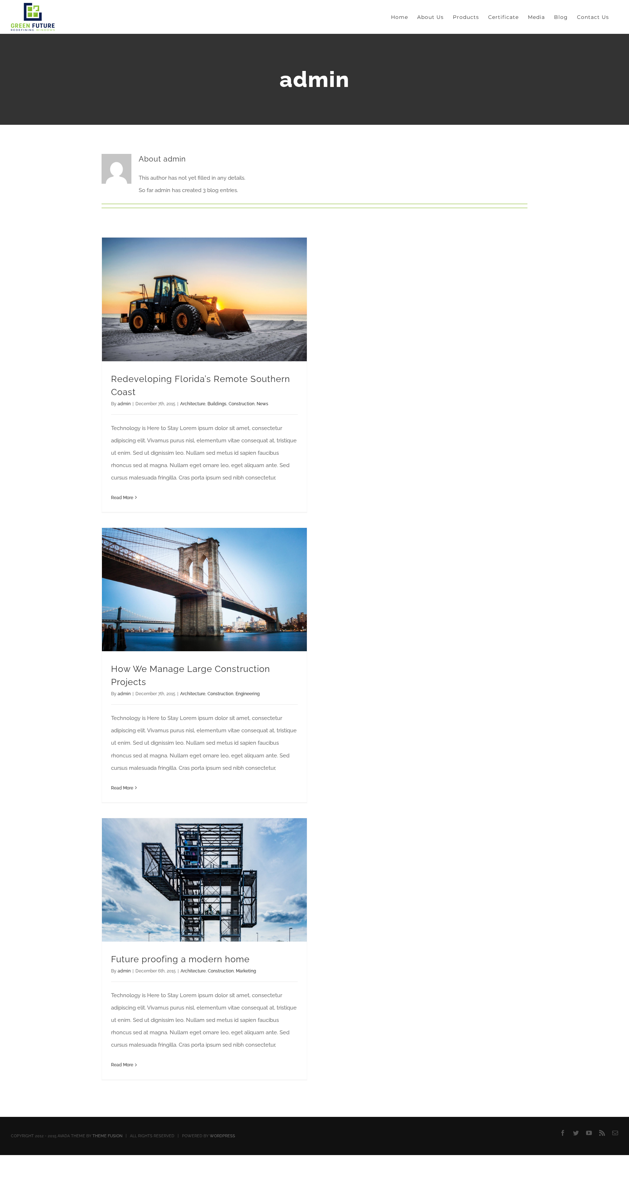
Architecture (192, 403)
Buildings (216, 403)
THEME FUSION (107, 1136)
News (262, 403)
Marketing (246, 971)
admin (124, 403)
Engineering (248, 693)
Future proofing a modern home (180, 959)
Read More (122, 497)
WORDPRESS (222, 1136)
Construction (241, 403)
